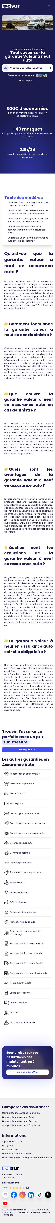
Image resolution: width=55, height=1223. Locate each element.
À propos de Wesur (12, 1141)
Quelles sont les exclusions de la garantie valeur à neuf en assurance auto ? (26, 229)
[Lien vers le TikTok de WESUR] (39, 1195)
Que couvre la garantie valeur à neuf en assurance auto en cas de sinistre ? (28, 212)
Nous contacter (10, 1149)
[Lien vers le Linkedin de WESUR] (31, 1195)
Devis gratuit (26, 749)
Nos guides (7, 1145)
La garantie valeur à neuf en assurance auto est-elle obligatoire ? (28, 239)
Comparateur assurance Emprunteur (21, 1125)
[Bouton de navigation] (49, 6)
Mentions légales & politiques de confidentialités (27, 1157)
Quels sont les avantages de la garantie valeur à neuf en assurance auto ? (28, 220)
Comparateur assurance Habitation (21, 1113)
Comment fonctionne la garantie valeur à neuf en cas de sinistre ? (28, 204)
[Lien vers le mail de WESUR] (5, 1195)
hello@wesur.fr (10, 1182)
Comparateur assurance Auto (18, 1117)
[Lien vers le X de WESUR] (48, 1195)
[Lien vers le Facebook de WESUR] (14, 1195)
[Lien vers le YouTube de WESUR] (5, 1203)
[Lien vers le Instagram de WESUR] (22, 1195)
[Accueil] (10, 6)
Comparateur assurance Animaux (20, 1121)
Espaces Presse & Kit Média (16, 1153)
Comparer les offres (27, 1072)
